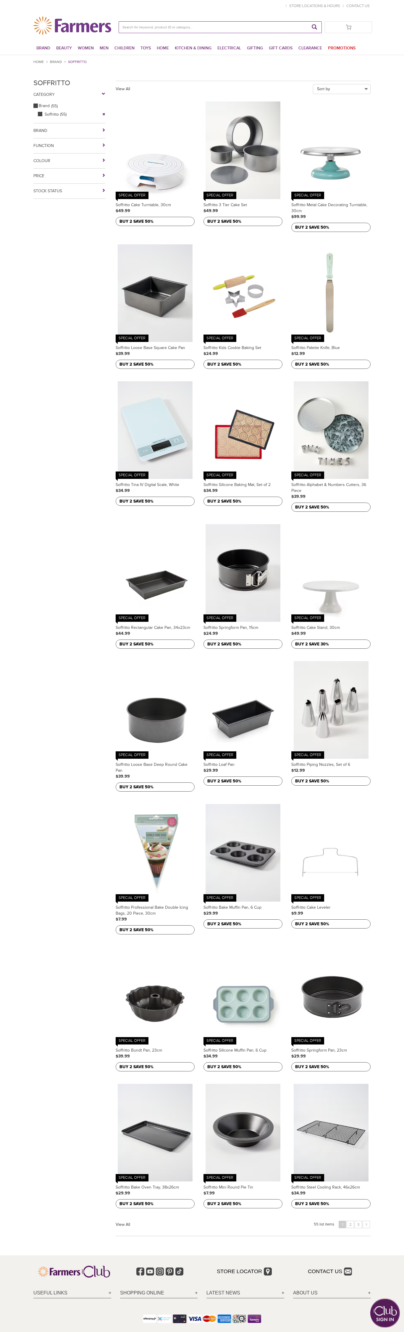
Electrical (229, 48)
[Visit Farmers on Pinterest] (170, 1272)
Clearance (310, 48)
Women (86, 48)
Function (43, 145)
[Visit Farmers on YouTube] (150, 1272)
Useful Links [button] (50, 1292)
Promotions (341, 48)
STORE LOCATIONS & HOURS (315, 6)
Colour (41, 160)
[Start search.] (314, 27)
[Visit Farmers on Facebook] (140, 1272)
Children (124, 48)
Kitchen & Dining (193, 48)
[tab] (72, 1293)
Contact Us (325, 1271)
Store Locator (239, 1271)
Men (104, 48)
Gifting (255, 48)
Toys (145, 48)
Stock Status (47, 190)
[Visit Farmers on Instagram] (160, 1272)
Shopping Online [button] (142, 1292)
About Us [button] (305, 1292)
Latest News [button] (223, 1292)
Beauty (64, 48)
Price (38, 175)
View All (123, 88)
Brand (43, 48)
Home (163, 48)
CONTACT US (358, 6)
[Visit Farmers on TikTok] (179, 1272)
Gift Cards (281, 48)
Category (44, 94)
